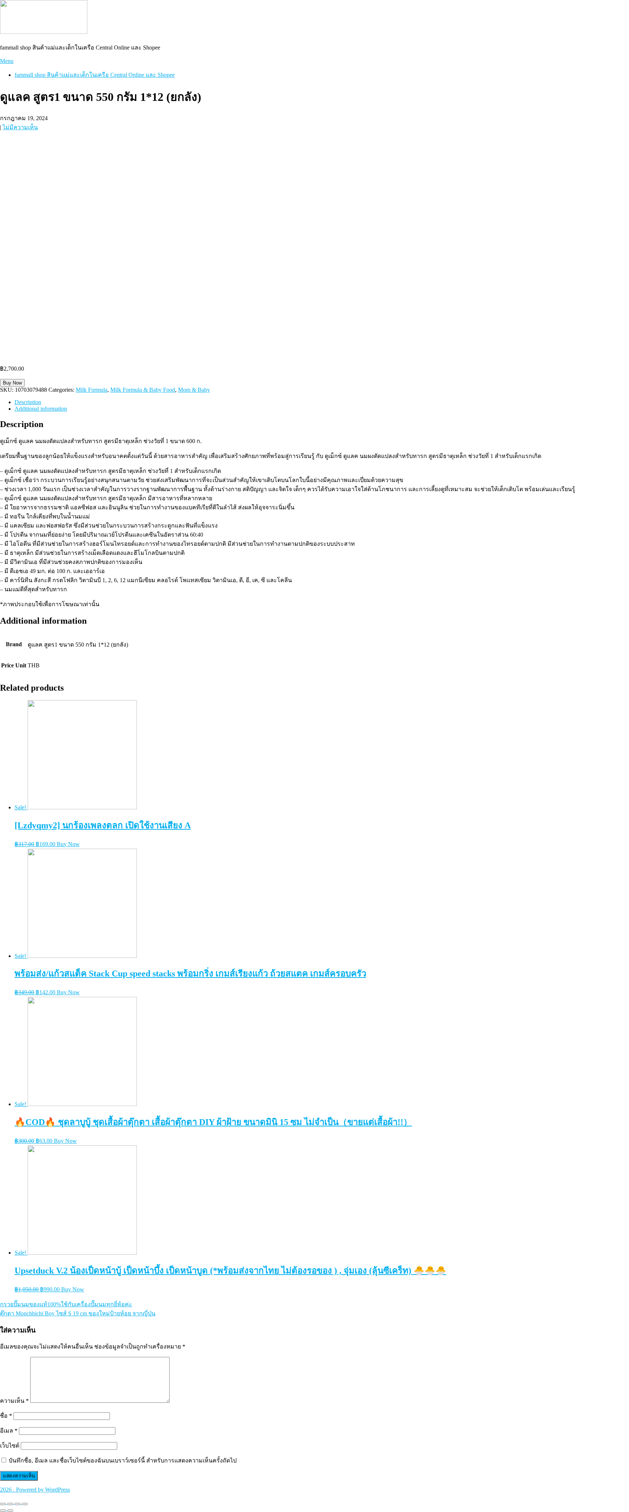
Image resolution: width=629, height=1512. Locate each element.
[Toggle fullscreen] (17, 1504)
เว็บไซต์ (9, 1445)
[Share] (10, 1504)
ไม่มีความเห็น (20, 127)
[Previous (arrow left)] (3, 1510)
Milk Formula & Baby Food (142, 390)
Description (28, 402)
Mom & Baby (194, 390)
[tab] (322, 402)
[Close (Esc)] (3, 1504)
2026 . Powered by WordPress (35, 1490)
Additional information (41, 409)
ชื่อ (6, 1416)
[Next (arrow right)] (10, 1510)
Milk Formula (91, 390)
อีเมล (8, 1431)
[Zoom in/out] (25, 1504)
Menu (6, 61)
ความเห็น (14, 1401)
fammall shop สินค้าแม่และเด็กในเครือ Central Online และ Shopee (95, 75)
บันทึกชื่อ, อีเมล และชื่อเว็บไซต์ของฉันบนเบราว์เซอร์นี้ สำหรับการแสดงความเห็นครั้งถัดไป (123, 1460)
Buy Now (12, 383)
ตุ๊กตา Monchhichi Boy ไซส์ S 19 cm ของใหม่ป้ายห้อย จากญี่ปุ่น (77, 1313)
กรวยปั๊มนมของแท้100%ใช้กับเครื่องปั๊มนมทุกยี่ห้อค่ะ (66, 1304)
